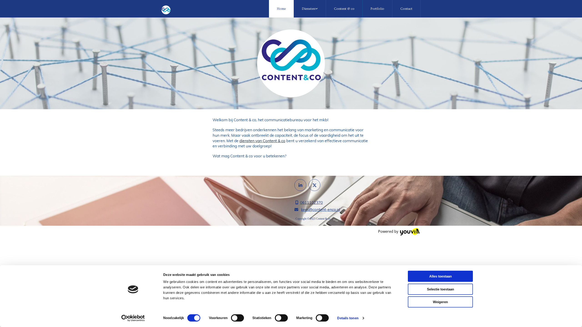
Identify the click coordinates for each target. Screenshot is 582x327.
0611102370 (311, 202)
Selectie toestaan (440, 289)
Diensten (308, 9)
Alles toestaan (440, 276)
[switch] (237, 318)
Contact (406, 9)
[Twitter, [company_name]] (314, 185)
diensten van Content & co (262, 140)
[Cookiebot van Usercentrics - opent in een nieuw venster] (133, 318)
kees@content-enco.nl (320, 209)
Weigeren (440, 302)
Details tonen (347, 318)
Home (281, 9)
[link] (310, 8)
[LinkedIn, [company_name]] (300, 185)
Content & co (344, 9)
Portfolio (377, 9)
